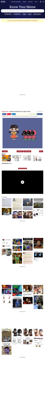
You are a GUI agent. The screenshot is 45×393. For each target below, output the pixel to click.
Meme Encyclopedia (16, 1)
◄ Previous (5, 151)
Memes (29, 14)
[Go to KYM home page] (3, 2)
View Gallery (20, 151)
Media (24, 1)
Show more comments (22, 168)
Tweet (14, 114)
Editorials (30, 1)
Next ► (41, 151)
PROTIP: (3, 116)
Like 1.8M (40, 114)
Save (9, 114)
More (36, 1)
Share (4, 114)
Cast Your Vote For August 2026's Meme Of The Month (22, 20)
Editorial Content (37, 14)
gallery (19, 116)
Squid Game (5, 111)
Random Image (27, 151)
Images (24, 14)
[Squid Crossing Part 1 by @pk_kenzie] (22, 133)
